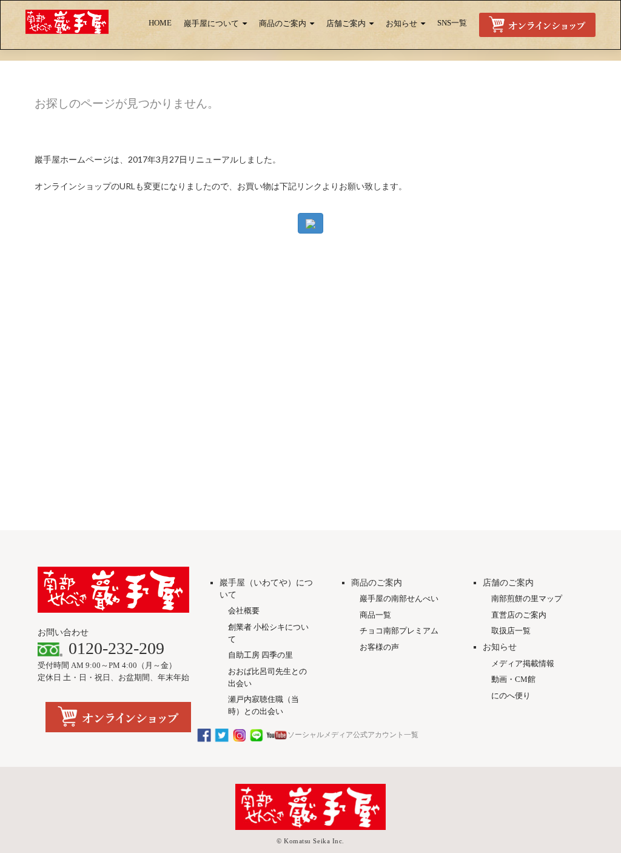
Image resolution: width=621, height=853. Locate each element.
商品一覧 (375, 614)
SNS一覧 (452, 23)
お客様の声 (379, 647)
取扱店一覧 (511, 630)
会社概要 (244, 610)
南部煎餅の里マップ (526, 598)
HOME (160, 23)
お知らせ (401, 23)
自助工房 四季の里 (260, 654)
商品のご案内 (282, 23)
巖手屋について (211, 23)
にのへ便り (511, 695)
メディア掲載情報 (522, 663)
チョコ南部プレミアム (399, 630)
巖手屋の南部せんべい (399, 598)
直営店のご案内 (518, 614)
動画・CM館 (513, 679)
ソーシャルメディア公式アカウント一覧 (352, 734)
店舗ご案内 (346, 23)
